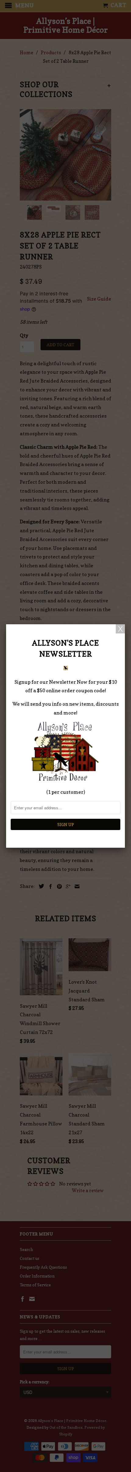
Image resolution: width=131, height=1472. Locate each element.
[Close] (120, 628)
